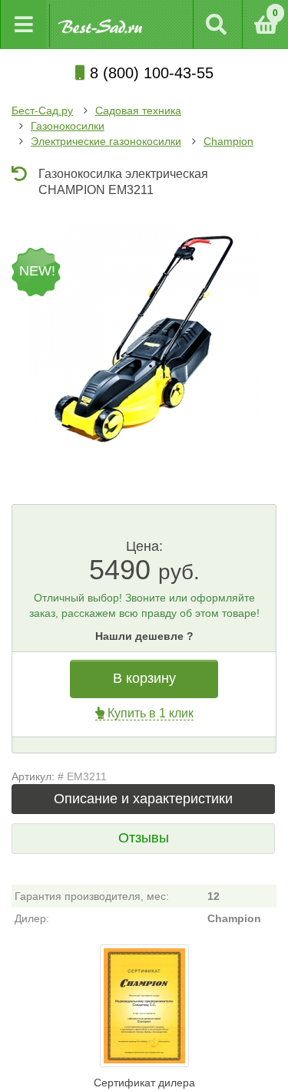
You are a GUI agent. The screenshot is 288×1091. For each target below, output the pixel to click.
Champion (228, 141)
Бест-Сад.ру (42, 110)
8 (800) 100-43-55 (149, 72)
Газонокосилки (67, 126)
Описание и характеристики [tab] (143, 798)
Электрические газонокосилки (106, 141)
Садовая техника (138, 110)
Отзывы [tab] (143, 837)
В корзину (144, 678)
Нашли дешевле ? (144, 636)
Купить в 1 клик (149, 713)
